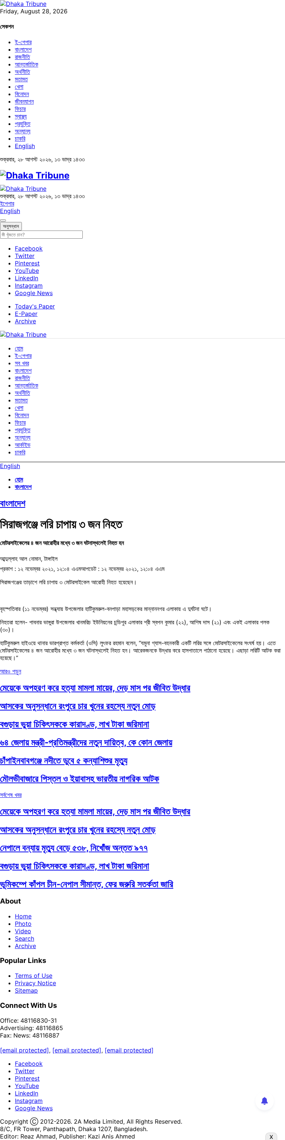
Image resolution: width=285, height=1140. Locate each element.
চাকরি (20, 138)
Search (24, 938)
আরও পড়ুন (10, 671)
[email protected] (24, 1050)
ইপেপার (7, 203)
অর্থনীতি (22, 71)
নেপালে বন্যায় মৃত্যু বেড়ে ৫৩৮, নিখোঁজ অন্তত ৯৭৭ (74, 847)
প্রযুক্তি (22, 123)
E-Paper (26, 313)
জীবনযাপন (24, 101)
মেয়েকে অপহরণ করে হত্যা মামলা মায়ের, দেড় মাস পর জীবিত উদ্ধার (95, 687)
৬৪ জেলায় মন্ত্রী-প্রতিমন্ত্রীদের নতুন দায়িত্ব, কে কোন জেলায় (86, 742)
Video (23, 931)
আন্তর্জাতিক (26, 64)
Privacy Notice (35, 983)
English (25, 146)
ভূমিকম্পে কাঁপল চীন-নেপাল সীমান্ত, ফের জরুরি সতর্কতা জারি (86, 884)
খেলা (19, 86)
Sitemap (26, 990)
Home (23, 916)
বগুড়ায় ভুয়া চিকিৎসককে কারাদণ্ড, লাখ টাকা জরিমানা (74, 724)
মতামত (21, 79)
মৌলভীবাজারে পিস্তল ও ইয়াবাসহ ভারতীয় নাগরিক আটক (79, 778)
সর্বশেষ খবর (11, 794)
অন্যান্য (22, 131)
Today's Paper (35, 306)
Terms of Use (33, 975)
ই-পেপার (23, 42)
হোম (19, 348)
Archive (25, 321)
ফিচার (20, 108)
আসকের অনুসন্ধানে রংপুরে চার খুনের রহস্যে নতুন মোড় (77, 705)
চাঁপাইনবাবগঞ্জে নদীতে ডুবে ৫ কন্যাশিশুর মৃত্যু (63, 760)
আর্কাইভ (22, 444)
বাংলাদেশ (23, 49)
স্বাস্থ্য (21, 116)
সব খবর (22, 363)
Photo (23, 923)
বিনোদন (22, 94)
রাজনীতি (22, 57)
